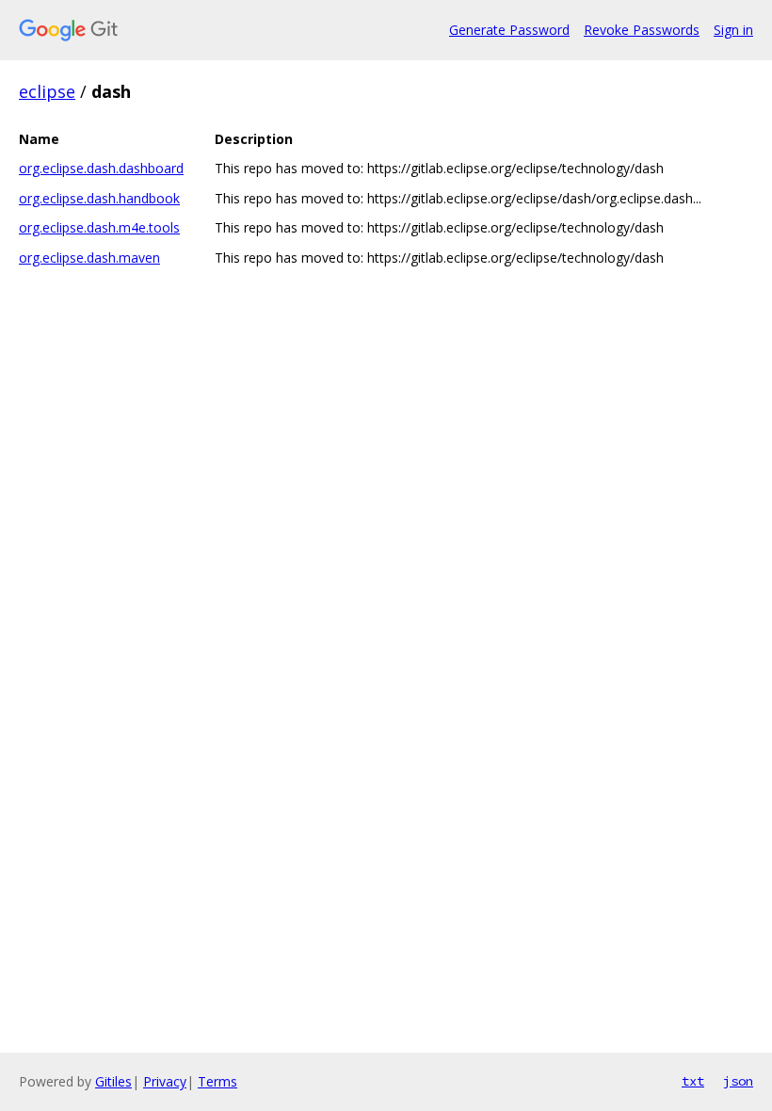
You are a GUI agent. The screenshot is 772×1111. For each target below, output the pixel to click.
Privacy (164, 1081)
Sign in (733, 30)
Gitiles (113, 1081)
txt (693, 1080)
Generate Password (509, 30)
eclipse (47, 91)
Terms (217, 1081)
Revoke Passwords (642, 30)
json (738, 1080)
